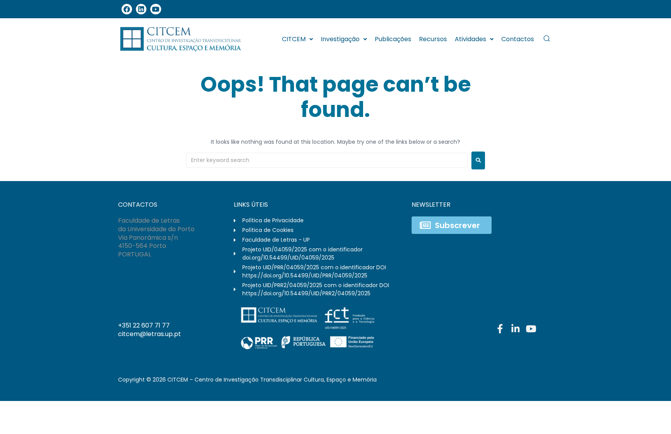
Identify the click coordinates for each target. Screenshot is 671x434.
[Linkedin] (141, 9)
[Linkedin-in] (515, 328)
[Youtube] (155, 9)
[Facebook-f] (499, 328)
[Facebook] (127, 9)
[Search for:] (327, 160)
